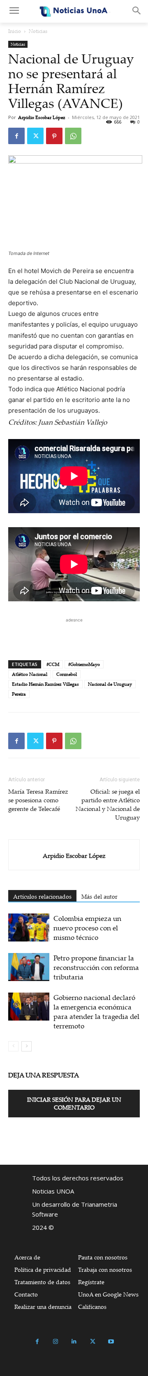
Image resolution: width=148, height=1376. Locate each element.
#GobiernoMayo (84, 664)
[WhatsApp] (73, 136)
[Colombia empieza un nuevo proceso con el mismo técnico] (28, 927)
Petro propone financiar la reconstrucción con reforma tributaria (96, 967)
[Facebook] (16, 136)
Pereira (19, 694)
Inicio (14, 31)
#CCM (52, 664)
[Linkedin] (74, 1341)
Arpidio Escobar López (41, 117)
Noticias (38, 31)
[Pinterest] (54, 136)
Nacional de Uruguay (110, 684)
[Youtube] (111, 1341)
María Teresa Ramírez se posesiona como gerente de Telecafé (38, 800)
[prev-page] (13, 1046)
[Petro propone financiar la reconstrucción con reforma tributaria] (28, 967)
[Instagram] (56, 1341)
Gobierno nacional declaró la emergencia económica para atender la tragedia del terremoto (96, 1011)
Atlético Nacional (29, 674)
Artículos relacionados (42, 896)
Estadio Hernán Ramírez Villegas (45, 684)
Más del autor (99, 896)
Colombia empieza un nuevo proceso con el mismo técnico (87, 927)
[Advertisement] (74, 634)
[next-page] (26, 1046)
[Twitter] (35, 136)
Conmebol (66, 674)
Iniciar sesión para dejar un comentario (74, 1103)
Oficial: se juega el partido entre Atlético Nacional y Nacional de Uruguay (108, 804)
